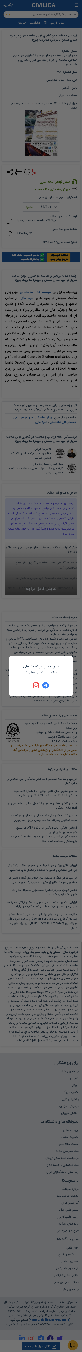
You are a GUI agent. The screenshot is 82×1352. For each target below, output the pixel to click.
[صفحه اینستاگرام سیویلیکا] (36, 685)
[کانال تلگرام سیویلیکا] (45, 685)
